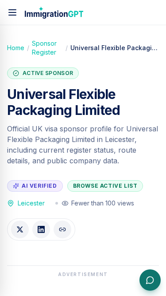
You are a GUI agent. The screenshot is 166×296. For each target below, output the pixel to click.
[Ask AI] (150, 280)
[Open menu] (12, 12)
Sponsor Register (44, 47)
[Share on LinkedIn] (41, 229)
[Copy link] (62, 229)
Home (15, 47)
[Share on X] (20, 229)
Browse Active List (105, 185)
